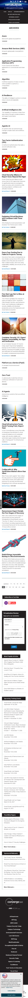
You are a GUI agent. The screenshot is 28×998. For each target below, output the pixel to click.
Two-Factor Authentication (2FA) (12, 141)
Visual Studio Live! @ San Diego (13, 702)
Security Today (14, 958)
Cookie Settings (11, 990)
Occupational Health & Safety (14, 945)
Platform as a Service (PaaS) (13, 363)
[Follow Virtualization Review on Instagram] (18, 2)
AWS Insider (14, 923)
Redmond (14, 952)
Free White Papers (10, 815)
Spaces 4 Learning (14, 961)
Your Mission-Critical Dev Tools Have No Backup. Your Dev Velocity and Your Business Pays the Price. (14, 872)
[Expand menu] (25, 2)
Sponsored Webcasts (11, 853)
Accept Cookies (11, 995)
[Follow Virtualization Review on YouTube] (20, 1)
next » (23, 587)
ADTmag (14, 920)
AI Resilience (7, 95)
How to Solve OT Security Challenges (14, 842)
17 (6, 587)
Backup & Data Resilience (14, 22)
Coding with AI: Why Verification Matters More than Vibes (14, 471)
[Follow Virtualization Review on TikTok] (15, 2)
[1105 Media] (14, 909)
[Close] (21, 974)
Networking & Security (14, 17)
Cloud (5, 11)
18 (9, 587)
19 (13, 587)
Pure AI (14, 948)
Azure (4, 36)
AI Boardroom (14, 916)
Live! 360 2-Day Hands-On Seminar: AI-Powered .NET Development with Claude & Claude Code (14, 779)
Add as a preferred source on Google (14, 8)
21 (19, 587)
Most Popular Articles (11, 656)
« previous (6, 583)
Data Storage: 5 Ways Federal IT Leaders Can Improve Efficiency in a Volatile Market (14, 835)
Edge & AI (10, 11)
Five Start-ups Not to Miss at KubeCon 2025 (13, 295)
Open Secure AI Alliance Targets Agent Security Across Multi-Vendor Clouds (14, 682)
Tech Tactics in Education (14, 968)
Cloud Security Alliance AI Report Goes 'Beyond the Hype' (14, 176)
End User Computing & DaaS (14, 14)
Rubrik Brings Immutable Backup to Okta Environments (13, 555)
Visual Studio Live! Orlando (11, 771)
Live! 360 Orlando (9, 735)
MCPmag (14, 939)
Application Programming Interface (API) (12, 62)
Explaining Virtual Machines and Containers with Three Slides (12, 218)
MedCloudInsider (14, 942)
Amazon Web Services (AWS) (13, 49)
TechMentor (14, 964)
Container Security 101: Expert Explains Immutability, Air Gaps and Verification (14, 339)
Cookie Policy (9, 987)
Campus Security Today (14, 926)
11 (11, 583)
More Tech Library (9, 847)
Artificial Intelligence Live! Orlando (13, 741)
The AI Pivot (14, 971)
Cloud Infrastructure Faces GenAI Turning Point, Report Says (13, 426)
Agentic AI (6, 126)
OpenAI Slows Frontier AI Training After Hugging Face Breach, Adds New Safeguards (13, 662)
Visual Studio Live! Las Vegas (12, 800)
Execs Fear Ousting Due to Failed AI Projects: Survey (12, 253)
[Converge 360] (14, 902)
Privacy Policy (15, 629)
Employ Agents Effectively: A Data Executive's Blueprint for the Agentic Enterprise (14, 821)
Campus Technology (14, 929)
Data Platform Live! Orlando (12, 765)
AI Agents (6, 391)
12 (14, 583)
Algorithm (6, 79)
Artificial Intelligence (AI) (11, 110)
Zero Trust (6, 375)
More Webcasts (9, 887)
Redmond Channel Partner (14, 955)
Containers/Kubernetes (19, 11)
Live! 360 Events (14, 936)
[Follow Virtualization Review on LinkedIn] (11, 2)
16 (3, 587)
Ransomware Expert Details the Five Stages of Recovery (13, 512)
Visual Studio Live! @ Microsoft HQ (14, 806)
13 (17, 583)
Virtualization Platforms (14, 19)
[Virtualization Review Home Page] (14, 5)
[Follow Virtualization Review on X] (13, 1)
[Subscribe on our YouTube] (9, 604)
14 (20, 583)
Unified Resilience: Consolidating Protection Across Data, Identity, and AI (14, 880)
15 (23, 583)
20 (16, 587)
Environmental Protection (14, 932)
